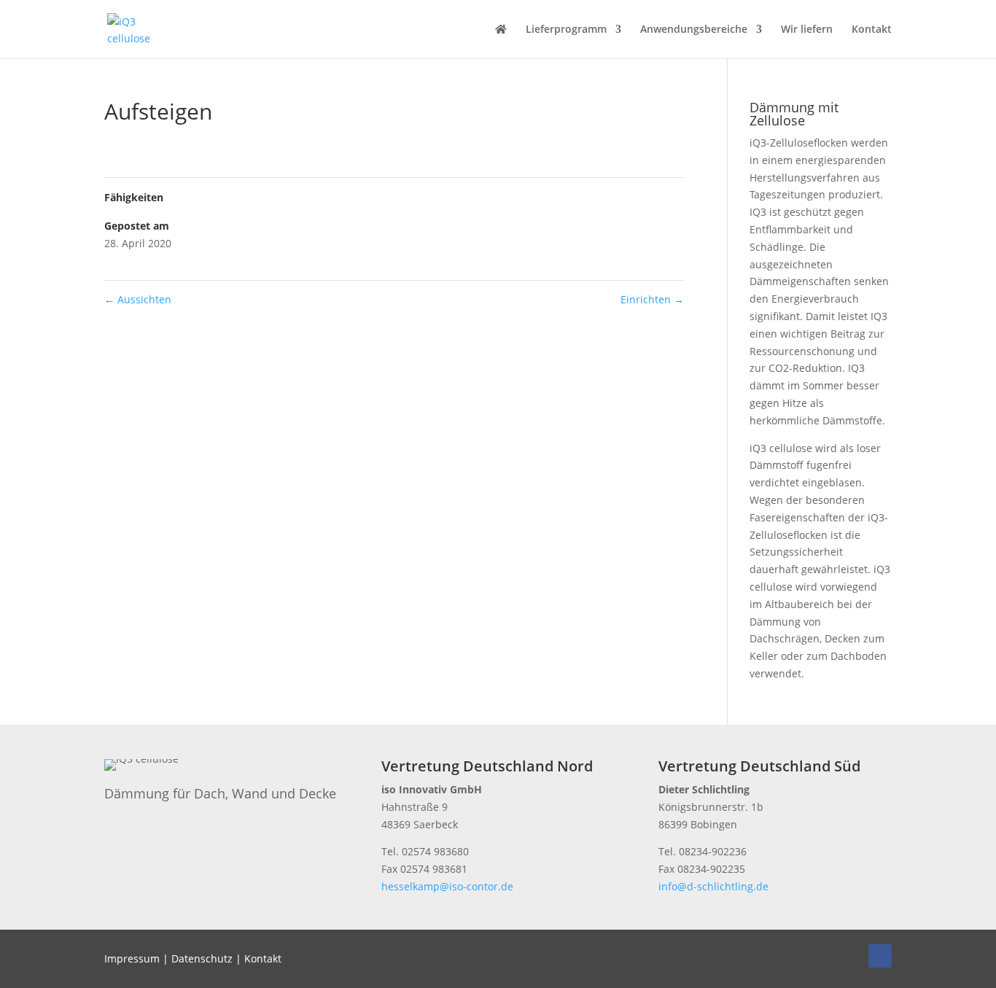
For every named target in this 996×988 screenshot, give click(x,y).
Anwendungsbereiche (693, 30)
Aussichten (137, 299)
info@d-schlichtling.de (713, 886)
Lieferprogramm (566, 30)
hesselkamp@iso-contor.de (447, 886)
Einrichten (652, 299)
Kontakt (872, 30)
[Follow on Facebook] (880, 956)
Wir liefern (807, 30)
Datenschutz (202, 958)
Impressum (132, 958)
